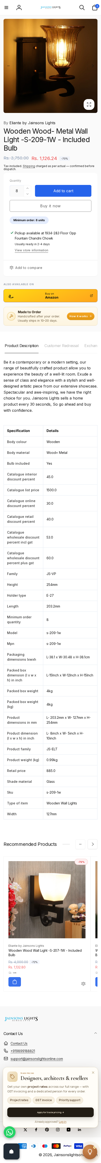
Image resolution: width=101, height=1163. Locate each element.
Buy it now (50, 206)
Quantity (15, 180)
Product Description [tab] (22, 345)
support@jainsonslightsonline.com (37, 1059)
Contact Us (19, 1043)
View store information (31, 250)
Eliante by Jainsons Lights (29, 122)
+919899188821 (23, 1051)
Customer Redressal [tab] (61, 345)
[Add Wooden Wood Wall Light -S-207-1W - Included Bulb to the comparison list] (83, 984)
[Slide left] (8, 66)
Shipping (29, 166)
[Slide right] (92, 66)
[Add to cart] (14, 982)
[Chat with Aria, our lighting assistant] (90, 1152)
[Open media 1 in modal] (50, 66)
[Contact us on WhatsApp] (10, 1132)
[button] (6, 7)
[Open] (11, 1151)
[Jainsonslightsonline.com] (21, 1021)
